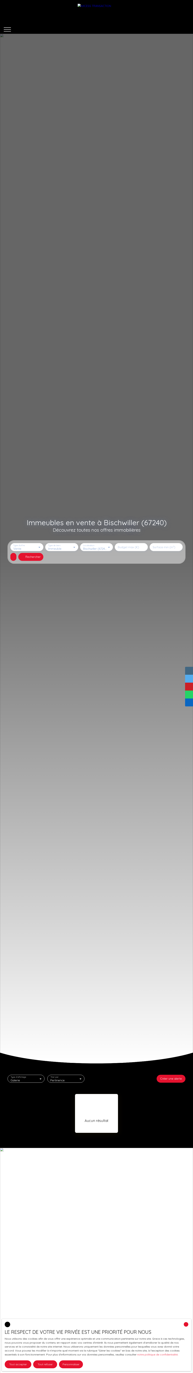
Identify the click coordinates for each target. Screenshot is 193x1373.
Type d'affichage (18, 1077)
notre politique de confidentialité (157, 1354)
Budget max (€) (128, 547)
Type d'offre (19, 545)
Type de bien (54, 545)
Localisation (88, 545)
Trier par (55, 1077)
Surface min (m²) (164, 547)
